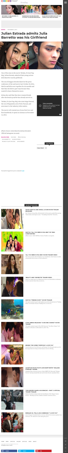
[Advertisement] (31, 24)
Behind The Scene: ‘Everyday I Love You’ (39, 345)
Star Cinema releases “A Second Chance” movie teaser (42, 323)
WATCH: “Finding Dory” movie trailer (38, 300)
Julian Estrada (16, 139)
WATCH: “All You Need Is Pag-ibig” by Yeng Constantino (40, 233)
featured (13, 137)
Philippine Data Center (6, 445)
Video (30, 441)
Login (22, 171)
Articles (24, 441)
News (7, 441)
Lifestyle (12, 441)
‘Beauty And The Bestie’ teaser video (38, 277)
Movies (3, 29)
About (34, 441)
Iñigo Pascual (22, 137)
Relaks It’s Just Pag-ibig (8, 141)
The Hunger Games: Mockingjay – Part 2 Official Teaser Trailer (42, 391)
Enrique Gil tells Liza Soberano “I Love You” (41, 413)
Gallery (19, 441)
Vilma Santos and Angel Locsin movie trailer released (42, 210)
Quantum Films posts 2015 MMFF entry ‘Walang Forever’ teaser (42, 368)
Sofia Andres (20, 141)
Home (2, 441)
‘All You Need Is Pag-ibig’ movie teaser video (41, 255)
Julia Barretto (6, 139)
